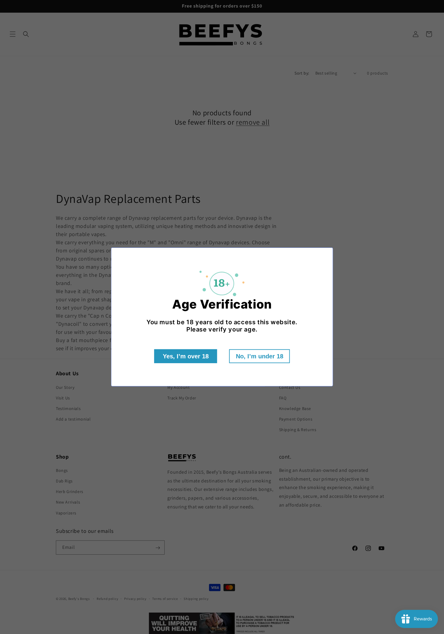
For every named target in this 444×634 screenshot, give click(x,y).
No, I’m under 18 (259, 356)
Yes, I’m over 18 (186, 356)
